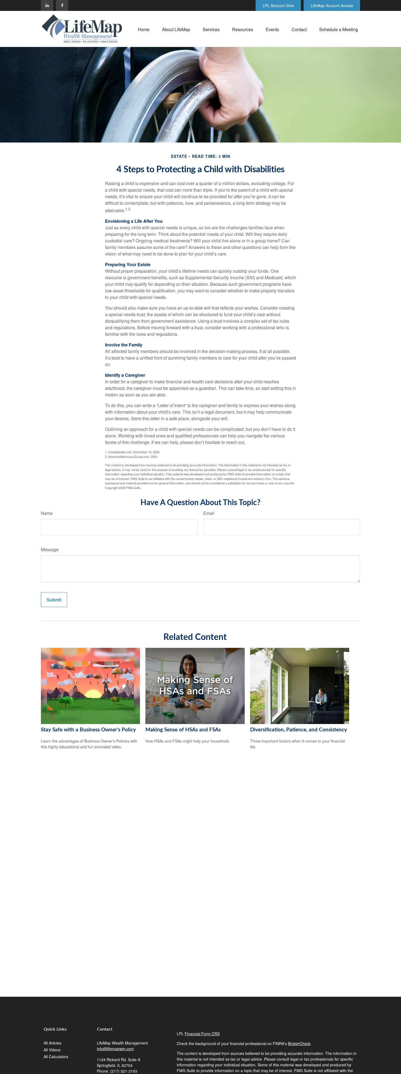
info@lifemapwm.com (115, 1048)
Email (208, 513)
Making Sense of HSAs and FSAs (183, 729)
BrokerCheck (299, 1043)
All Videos (52, 1049)
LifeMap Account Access (332, 5)
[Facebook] (62, 5)
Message (50, 549)
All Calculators (56, 1056)
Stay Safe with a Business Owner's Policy (88, 729)
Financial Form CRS (202, 1033)
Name (47, 513)
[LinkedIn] (47, 5)
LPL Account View (278, 5)
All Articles (52, 1043)
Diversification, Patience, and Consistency (298, 729)
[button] (144, 28)
